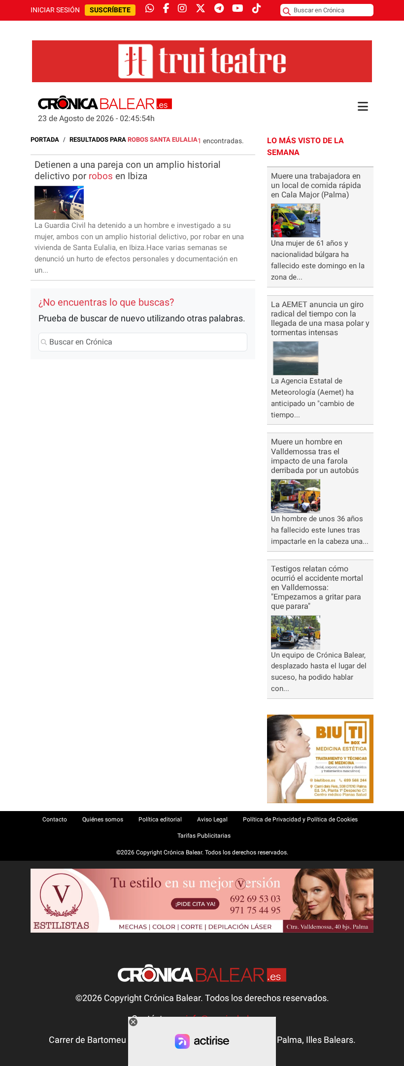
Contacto (54, 819)
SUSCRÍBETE (110, 10)
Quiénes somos (102, 819)
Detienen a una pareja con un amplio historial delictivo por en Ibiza (127, 170)
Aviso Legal (212, 819)
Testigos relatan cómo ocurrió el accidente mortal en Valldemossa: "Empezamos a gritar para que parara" (317, 587)
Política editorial (160, 819)
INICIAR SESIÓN (55, 10)
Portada (45, 139)
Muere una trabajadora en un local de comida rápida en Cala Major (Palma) (316, 185)
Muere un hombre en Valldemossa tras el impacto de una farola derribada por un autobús (315, 456)
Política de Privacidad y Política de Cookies (300, 819)
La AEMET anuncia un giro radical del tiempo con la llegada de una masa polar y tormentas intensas (320, 319)
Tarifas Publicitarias (204, 835)
